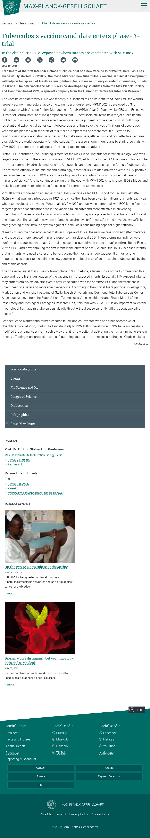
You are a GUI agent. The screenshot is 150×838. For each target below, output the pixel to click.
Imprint (61, 814)
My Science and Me (24, 387)
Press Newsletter (23, 424)
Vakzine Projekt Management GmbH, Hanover (35, 492)
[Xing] (51, 60)
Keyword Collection (109, 776)
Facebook (110, 733)
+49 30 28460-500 (19, 459)
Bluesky (61, 733)
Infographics (20, 415)
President (12, 733)
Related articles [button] (17, 504)
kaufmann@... (16, 464)
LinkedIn (62, 746)
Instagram (110, 739)
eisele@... (14, 488)
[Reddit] (28, 60)
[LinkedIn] (16, 60)
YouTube (109, 746)
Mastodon (63, 739)
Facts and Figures (18, 739)
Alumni (109, 767)
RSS (41, 785)
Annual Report (15, 746)
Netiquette (106, 753)
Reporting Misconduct (21, 759)
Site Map (47, 814)
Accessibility (100, 814)
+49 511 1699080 (18, 483)
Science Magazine (23, 369)
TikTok (61, 753)
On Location (19, 405)
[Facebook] (5, 60)
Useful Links (16, 726)
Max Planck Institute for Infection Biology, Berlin (33, 455)
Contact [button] (11, 441)
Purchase (12, 753)
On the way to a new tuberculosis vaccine (36, 567)
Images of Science (24, 397)
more (10, 593)
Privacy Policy (79, 814)
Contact (40, 767)
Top (140, 710)
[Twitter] (40, 60)
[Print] (75, 60)
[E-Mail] (63, 60)
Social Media (63, 726)
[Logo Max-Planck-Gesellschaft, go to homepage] (66, 8)
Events (16, 378)
